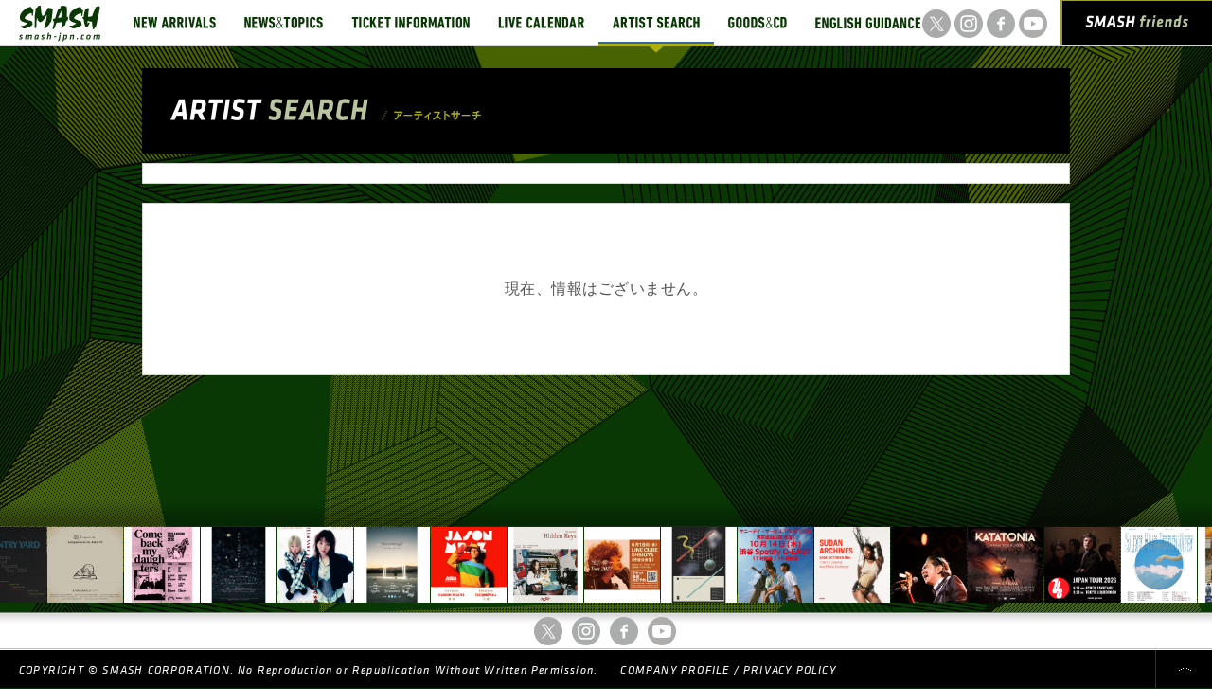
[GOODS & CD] (757, 22)
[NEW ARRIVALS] (174, 22)
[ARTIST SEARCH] (656, 22)
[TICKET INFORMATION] (410, 22)
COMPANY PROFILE (674, 670)
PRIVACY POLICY (789, 670)
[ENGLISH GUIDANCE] (868, 22)
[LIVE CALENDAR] (541, 22)
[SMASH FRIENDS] (1137, 26)
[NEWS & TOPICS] (283, 22)
